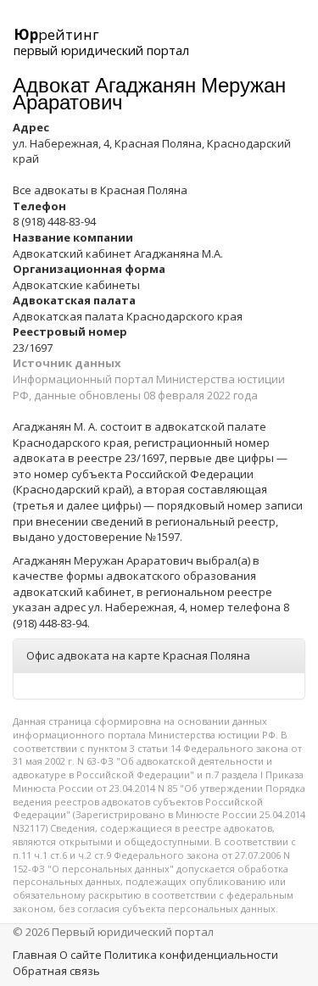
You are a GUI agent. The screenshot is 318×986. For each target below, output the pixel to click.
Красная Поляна (143, 190)
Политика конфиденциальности (191, 954)
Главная (35, 954)
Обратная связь (56, 970)
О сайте (80, 954)
